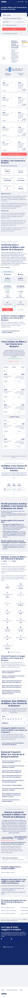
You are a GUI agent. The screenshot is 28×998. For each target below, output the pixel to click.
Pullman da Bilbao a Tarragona (8, 910)
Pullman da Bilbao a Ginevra (8, 907)
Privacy (21, 990)
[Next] (24, 69)
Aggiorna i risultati (13, 361)
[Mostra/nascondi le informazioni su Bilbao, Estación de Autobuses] (25, 858)
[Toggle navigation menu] (26, 2)
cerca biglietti (7, 173)
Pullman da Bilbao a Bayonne (8, 913)
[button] (8, 21)
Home (2, 919)
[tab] (8, 74)
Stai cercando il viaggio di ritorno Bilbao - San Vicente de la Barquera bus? (13, 889)
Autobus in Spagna (16, 919)
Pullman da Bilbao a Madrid (8, 872)
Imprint (3, 990)
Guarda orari (7, 189)
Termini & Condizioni (12, 990)
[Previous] (5, 485)
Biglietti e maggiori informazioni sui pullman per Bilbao (13, 892)
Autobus (8, 919)
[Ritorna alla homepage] (3, 2)
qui (15, 457)
